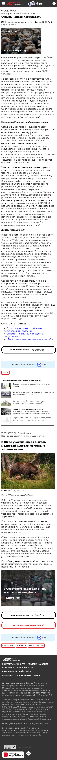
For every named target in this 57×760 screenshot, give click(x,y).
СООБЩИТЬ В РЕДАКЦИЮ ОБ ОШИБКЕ (22, 675)
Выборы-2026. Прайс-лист (16, 671)
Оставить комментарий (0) (28, 625)
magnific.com (18, 490)
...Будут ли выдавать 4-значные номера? (29, 339)
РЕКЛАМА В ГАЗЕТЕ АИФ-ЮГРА (17, 668)
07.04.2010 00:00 (8, 11)
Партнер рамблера (25, 747)
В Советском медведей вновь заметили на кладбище (24, 590)
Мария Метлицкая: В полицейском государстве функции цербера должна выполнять (32, 419)
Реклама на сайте (37, 664)
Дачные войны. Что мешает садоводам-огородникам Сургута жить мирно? (29, 402)
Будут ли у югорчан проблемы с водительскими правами (23, 329)
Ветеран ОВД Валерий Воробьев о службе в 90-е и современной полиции (33, 393)
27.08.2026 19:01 (8, 433)
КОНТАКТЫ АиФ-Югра (13, 664)
